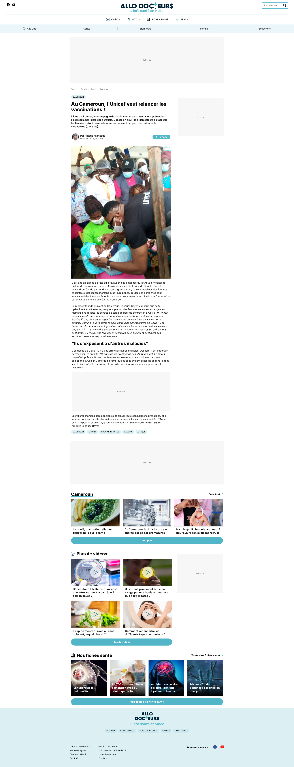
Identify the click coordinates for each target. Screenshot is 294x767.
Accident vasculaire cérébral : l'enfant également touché (164, 688)
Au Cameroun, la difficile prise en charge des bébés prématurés (146, 531)
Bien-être (145, 28)
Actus (136, 19)
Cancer (166, 731)
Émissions (264, 28)
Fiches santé (160, 19)
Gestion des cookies (108, 746)
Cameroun (104, 89)
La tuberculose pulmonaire (84, 689)
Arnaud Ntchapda (95, 135)
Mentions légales (78, 750)
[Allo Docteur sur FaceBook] (8, 4)
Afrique (141, 432)
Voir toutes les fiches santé (147, 701)
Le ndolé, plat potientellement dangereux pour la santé (93, 531)
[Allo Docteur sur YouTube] (222, 746)
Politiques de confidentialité (112, 750)
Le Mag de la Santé (148, 731)
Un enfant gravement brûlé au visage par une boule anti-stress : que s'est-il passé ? (147, 592)
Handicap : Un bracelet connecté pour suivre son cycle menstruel (198, 531)
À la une (31, 28)
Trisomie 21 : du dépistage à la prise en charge (205, 688)
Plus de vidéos (92, 553)
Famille (204, 28)
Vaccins (128, 432)
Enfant (93, 89)
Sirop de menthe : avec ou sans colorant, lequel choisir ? (93, 632)
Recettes (110, 731)
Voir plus (147, 540)
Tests (184, 19)
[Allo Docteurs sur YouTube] (13, 4)
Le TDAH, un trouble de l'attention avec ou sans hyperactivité (127, 688)
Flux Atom (103, 758)
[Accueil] (147, 718)
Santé (86, 28)
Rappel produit (127, 731)
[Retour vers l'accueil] (147, 7)
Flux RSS (74, 758)
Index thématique (107, 754)
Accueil (74, 89)
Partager (163, 136)
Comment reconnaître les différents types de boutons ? (145, 632)
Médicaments (181, 731)
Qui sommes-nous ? (80, 746)
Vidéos (115, 19)
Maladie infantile (110, 432)
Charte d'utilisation (79, 754)
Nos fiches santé (94, 655)
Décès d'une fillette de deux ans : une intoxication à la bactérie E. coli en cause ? (95, 592)
